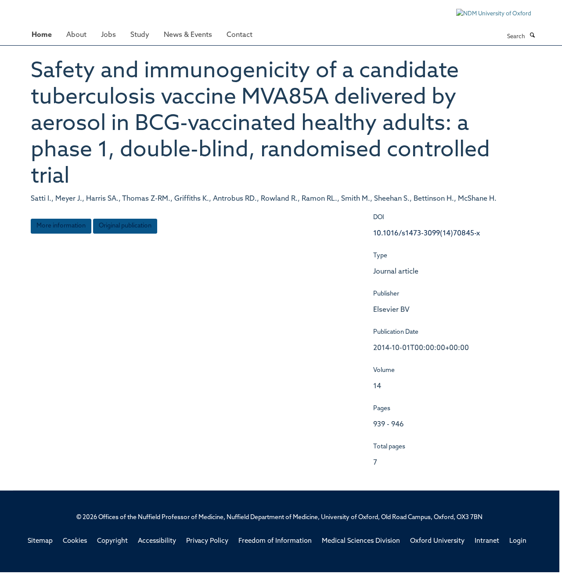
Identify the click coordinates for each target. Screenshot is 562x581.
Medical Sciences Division (361, 541)
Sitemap (40, 541)
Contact (239, 35)
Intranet (487, 541)
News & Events (188, 35)
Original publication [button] (125, 226)
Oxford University (437, 541)
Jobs (108, 35)
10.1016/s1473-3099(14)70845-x (426, 233)
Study (139, 35)
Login (517, 541)
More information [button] (61, 226)
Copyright (112, 541)
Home (42, 35)
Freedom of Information (275, 541)
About (76, 35)
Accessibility (157, 541)
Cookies (75, 541)
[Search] (532, 36)
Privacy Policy (207, 541)
